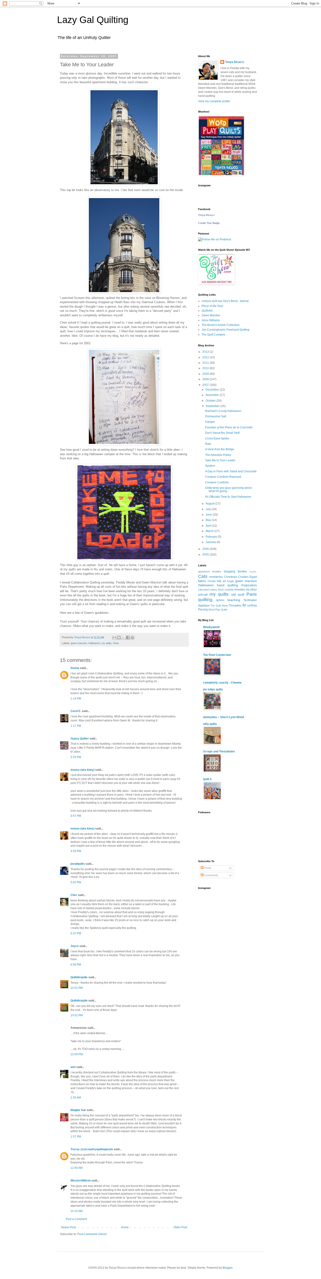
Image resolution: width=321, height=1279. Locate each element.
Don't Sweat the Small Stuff (222, 432)
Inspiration (249, 585)
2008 (206, 379)
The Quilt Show (219, 605)
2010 (206, 368)
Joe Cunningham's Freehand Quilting (225, 329)
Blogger (227, 1267)
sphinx (220, 600)
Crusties (243, 577)
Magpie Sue (78, 1110)
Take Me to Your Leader (220, 460)
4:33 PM (75, 851)
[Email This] (114, 637)
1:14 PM (75, 698)
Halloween (94, 643)
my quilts (107, 643)
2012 (206, 357)
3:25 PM (75, 757)
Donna (74, 668)
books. (253, 571)
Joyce (74, 946)
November (213, 395)
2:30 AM (75, 1097)
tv (244, 604)
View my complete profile (214, 101)
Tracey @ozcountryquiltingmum (91, 1149)
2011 (206, 362)
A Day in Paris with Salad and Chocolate (231, 471)
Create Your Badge (209, 223)
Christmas (230, 577)
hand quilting (227, 585)
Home (125, 1227)
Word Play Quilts (217, 609)
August (210, 503)
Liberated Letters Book (211, 589)
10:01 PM (76, 988)
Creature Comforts (217, 482)
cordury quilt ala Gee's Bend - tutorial (225, 301)
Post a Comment (76, 1219)
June (209, 514)
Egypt (253, 577)
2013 (206, 351)
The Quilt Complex (213, 334)
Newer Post (68, 1227)
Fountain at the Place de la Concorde (229, 427)
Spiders (210, 465)
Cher (73, 895)
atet (73, 1067)
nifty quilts (210, 724)
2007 (206, 385)
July (208, 509)
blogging (229, 571)
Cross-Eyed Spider (217, 438)
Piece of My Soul (212, 306)
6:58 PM (75, 964)
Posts (207, 868)
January (211, 542)
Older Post (180, 1227)
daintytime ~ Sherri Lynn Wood (223, 717)
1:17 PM (75, 726)
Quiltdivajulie (79, 977)
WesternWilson (80, 1180)
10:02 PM (76, 1015)
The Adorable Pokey (218, 455)
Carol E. (75, 711)
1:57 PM (75, 1136)
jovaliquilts (77, 863)
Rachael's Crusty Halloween (223, 411)
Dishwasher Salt (215, 416)
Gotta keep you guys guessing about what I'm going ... (228, 489)
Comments (211, 875)
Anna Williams (211, 320)
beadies (216, 571)
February (212, 536)
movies (239, 589)
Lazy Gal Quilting (92, 20)
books (242, 571)
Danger (210, 421)
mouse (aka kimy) (82, 769)
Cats (202, 576)
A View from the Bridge (219, 449)
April (209, 525)
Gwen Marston (211, 315)
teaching (233, 600)
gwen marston (79, 643)
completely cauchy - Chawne (222, 682)
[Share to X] (123, 637)
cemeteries (216, 577)
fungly (230, 581)
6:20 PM (75, 933)
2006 (206, 549)
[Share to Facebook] (127, 637)
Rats (208, 444)
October (211, 400)
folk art (221, 581)
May (209, 520)
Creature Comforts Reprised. (223, 476)
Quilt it (207, 779)
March (210, 531)
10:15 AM (76, 1211)
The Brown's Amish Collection (220, 325)
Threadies (235, 605)
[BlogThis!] (119, 637)
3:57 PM (75, 815)
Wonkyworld (211, 627)
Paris (116, 643)
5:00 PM (75, 882)
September (213, 406)
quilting (205, 599)
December (213, 389)
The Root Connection (217, 655)
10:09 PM (76, 1054)
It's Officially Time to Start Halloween (228, 496)
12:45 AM (76, 1167)
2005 (206, 554)
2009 (206, 373)
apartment (204, 571)
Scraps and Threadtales (219, 751)
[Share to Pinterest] (132, 637)
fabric (202, 581)
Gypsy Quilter (79, 738)
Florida (211, 581)
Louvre (229, 589)
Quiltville (207, 310)
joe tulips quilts (213, 689)
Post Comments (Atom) (92, 1234)
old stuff (237, 594)
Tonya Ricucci (234, 62)
